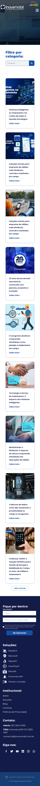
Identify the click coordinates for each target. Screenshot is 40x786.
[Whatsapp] (34, 751)
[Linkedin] (23, 751)
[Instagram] (28, 751)
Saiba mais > (14, 123)
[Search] (31, 63)
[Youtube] (17, 751)
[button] (37, 10)
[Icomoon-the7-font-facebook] (6, 751)
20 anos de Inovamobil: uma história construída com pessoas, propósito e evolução (19, 284)
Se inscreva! (19, 633)
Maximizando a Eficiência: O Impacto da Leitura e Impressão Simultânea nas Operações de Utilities (19, 453)
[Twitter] (11, 751)
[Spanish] (33, 5)
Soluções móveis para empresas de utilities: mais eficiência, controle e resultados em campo (19, 170)
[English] (30, 5)
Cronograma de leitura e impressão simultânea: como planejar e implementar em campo (19, 342)
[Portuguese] (36, 5)
